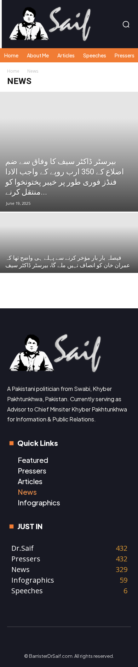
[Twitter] (91, 641)
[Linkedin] (61, 641)
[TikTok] (76, 641)
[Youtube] (106, 641)
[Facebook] (32, 641)
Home (13, 71)
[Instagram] (46, 641)
